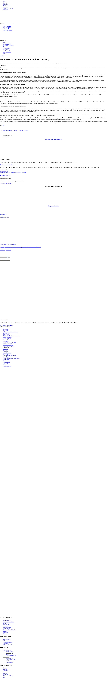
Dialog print (5, 341)
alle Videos (8, 250)
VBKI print (5, 364)
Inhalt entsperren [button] (4, 171)
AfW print (5, 330)
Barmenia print (6, 333)
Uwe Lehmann (6, 136)
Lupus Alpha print (7, 353)
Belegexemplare (6, 5)
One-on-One (3, 244)
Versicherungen (6, 48)
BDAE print (6, 334)
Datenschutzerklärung (8, 8)
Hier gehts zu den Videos (53, 206)
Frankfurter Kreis (7, 650)
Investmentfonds (6, 44)
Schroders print (6, 360)
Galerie (4, 53)
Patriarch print (6, 356)
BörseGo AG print (7, 337)
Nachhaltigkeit (6, 50)
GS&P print (5, 349)
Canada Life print (7, 338)
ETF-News (5, 643)
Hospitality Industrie (7, 130)
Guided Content (6, 640)
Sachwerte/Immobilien (11, 655)
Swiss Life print (6, 362)
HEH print (5, 350)
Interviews (5, 632)
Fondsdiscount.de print (8, 345)
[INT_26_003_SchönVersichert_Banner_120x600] (6, 615)
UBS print (5, 363)
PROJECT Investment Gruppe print (11, 358)
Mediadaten (5, 7)
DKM (7, 661)
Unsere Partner (5, 326)
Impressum (5, 9)
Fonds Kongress (9, 662)
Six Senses (26, 130)
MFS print (5, 354)
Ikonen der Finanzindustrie (9, 629)
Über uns (5, 3)
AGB (4, 677)
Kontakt (5, 669)
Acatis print (5, 329)
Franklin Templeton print (8, 346)
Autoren (5, 673)
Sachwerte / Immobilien (8, 45)
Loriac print (5, 351)
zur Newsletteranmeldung (6, 183)
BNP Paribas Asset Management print (11, 335)
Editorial (5, 633)
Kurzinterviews (9, 658)
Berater (4, 46)
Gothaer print (6, 347)
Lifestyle (2, 55)
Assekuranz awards (11, 244)
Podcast (4, 1)
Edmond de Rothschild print (9, 342)
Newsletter (5, 4)
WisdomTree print (7, 366)
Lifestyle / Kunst (7, 52)
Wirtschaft (5, 49)
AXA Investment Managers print (10, 331)
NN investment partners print (9, 355)
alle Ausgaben (10, 325)
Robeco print (6, 359)
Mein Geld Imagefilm (5, 175)
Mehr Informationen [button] (4, 169)
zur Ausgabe (3, 325)
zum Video (2, 250)
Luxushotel (20, 130)
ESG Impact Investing (8, 644)
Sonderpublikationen (7, 642)
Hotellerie (15, 130)
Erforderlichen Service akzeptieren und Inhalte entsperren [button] (13, 172)
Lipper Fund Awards (10, 659)
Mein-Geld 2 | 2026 (4, 319)
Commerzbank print (7, 339)
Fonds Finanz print (7, 343)
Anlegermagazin (6, 639)
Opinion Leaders (7, 42)
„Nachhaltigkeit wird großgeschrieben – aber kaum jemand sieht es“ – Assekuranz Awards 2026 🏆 (20, 247)
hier (3, 125)
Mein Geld (7, 27)
